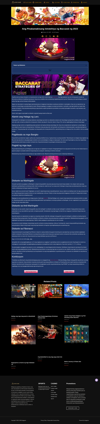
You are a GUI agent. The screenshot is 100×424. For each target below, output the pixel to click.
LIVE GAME (57, 2)
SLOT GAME (28, 2)
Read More (13, 320)
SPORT (47, 2)
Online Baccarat (54, 260)
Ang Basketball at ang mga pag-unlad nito (50, 357)
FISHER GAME (38, 2)
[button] (86, 65)
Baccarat (45, 198)
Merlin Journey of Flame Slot (72, 361)
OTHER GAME (66, 2)
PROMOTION (76, 2)
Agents (52, 398)
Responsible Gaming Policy (53, 420)
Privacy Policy (44, 420)
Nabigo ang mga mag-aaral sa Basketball (23, 316)
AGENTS (85, 2)
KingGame (55, 97)
